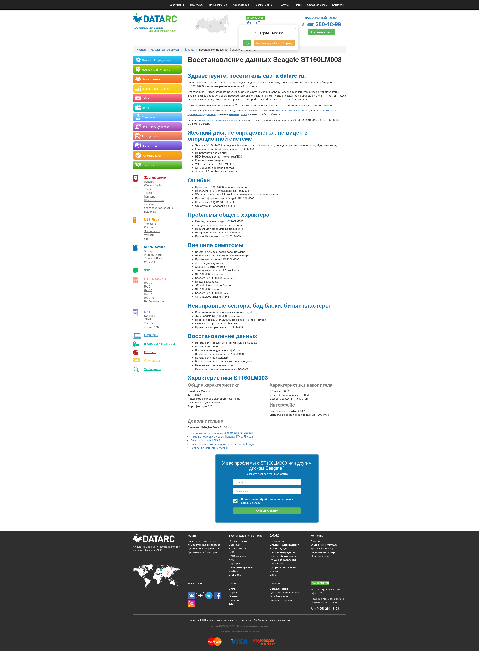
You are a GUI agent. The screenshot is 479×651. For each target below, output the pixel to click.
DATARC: (275, 535)
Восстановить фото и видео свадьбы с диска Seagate (223, 444)
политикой (251, 499)
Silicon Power (152, 231)
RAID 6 (148, 294)
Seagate (149, 181)
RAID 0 (148, 283)
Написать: (276, 583)
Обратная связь (317, 5)
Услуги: (192, 535)
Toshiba (148, 193)
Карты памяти (154, 247)
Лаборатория (241, 5)
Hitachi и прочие (154, 200)
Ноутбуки (151, 335)
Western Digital (153, 185)
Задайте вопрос (279, 596)
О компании (177, 5)
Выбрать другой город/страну (274, 43)
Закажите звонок (321, 32)
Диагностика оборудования (204, 548)
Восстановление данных (203, 541)
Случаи (274, 571)
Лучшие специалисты (283, 559)
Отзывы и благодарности (285, 544)
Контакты (338, 5)
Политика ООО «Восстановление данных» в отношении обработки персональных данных (239, 620)
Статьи (285, 5)
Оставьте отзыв (279, 588)
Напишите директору (282, 600)
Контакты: (317, 535)
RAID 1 (148, 286)
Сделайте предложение (284, 592)
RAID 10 (149, 297)
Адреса (315, 541)
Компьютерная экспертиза (204, 544)
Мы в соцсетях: (197, 583)
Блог (231, 603)
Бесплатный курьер (323, 552)
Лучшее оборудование (283, 556)
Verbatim (149, 235)
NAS (147, 311)
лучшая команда (326, 110)
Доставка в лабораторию (203, 552)
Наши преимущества (282, 552)
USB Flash (151, 219)
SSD (147, 270)
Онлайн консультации (324, 544)
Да (247, 43)
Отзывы (233, 596)
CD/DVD (150, 352)
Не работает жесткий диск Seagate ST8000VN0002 (222, 433)
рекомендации (238, 114)
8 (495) (321, 24)
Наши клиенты (278, 563)
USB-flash (234, 544)
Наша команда (218, 5)
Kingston (149, 227)
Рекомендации (264, 5)
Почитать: (235, 583)
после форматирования (159, 208)
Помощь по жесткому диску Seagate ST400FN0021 (222, 436)
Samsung (149, 196)
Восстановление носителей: (246, 535)
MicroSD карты (153, 254)
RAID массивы (155, 279)
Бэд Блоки (150, 211)
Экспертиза (152, 369)
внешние (149, 204)
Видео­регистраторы (159, 343)
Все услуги (196, 5)
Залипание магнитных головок (209, 448)
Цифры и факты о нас (283, 567)
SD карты (149, 251)
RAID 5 (148, 290)
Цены (298, 5)
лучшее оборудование (201, 114)
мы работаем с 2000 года (292, 110)
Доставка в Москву (322, 548)
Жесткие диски (155, 177)
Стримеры (152, 360)
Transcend (150, 189)
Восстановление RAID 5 (205, 440)
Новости (234, 600)
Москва (251, 22)
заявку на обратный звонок (218, 120)
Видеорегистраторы (241, 567)
